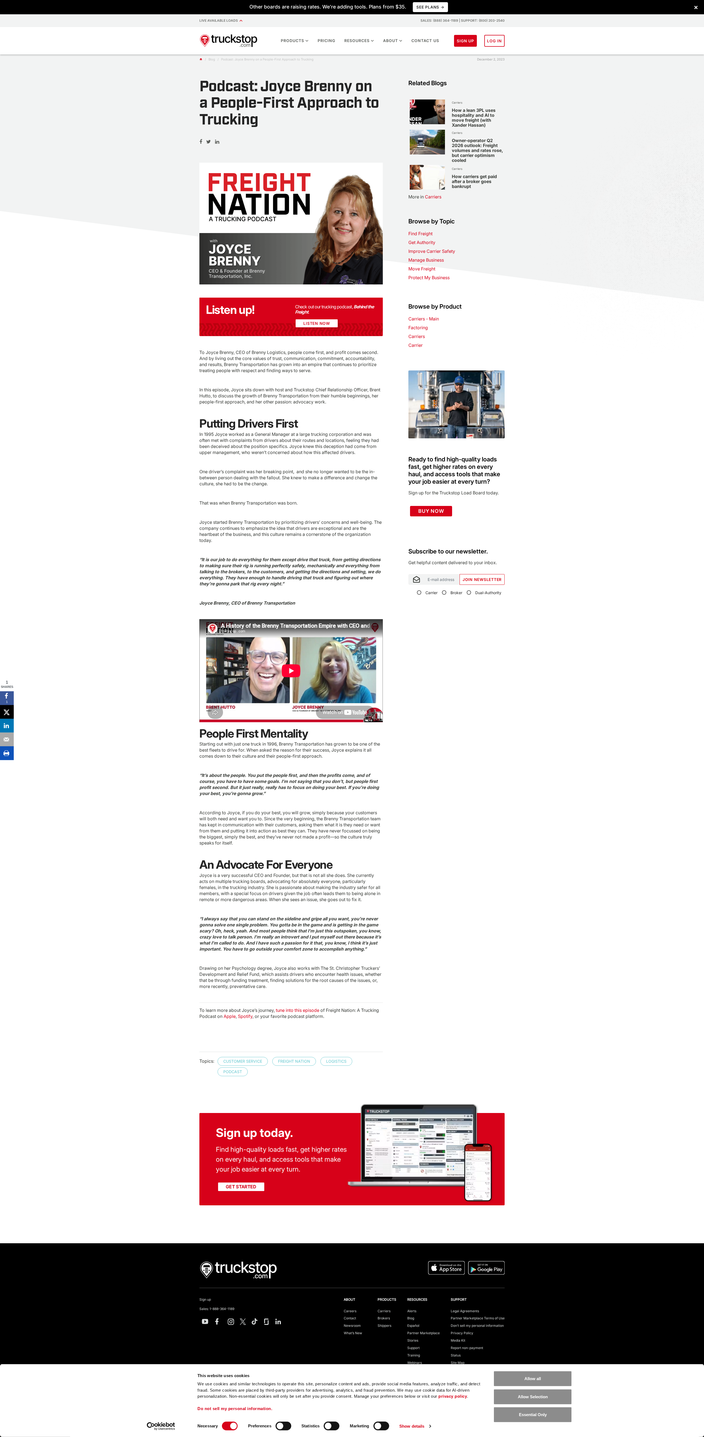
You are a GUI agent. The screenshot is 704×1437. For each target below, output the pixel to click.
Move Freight (421, 269)
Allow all (532, 1378)
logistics (336, 1061)
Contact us (425, 40)
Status (456, 1355)
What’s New (353, 1333)
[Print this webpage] (7, 753)
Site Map (457, 1363)
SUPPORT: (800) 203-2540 (483, 20)
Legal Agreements (465, 1311)
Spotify (245, 1016)
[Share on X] (7, 712)
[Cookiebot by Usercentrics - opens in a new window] (161, 1426)
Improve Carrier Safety (431, 251)
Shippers (384, 1326)
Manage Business (426, 260)
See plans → (430, 7)
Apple (230, 1016)
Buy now (431, 511)
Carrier (415, 345)
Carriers (416, 336)
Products (292, 40)
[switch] (283, 1426)
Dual (488, 592)
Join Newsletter (482, 579)
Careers (350, 1311)
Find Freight (420, 233)
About (390, 40)
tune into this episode (297, 1010)
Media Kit (458, 1340)
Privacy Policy (462, 1333)
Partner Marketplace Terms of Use (478, 1318)
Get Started (241, 1186)
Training (413, 1355)
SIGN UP (465, 40)
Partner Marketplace (423, 1333)
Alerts (411, 1311)
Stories (412, 1340)
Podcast (232, 1071)
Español (413, 1326)
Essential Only (533, 1414)
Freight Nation (294, 1061)
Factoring (418, 327)
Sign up (205, 1299)
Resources (357, 40)
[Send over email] (7, 739)
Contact (350, 1318)
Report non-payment (467, 1348)
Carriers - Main (423, 319)
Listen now (316, 323)
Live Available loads (219, 20)
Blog (410, 1318)
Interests (416, 545)
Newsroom (352, 1326)
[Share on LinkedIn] (7, 726)
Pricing (326, 40)
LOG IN (494, 40)
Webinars (414, 1363)
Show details (411, 1426)
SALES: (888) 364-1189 (439, 20)
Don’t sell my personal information (477, 1326)
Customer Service (242, 1061)
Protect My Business (429, 277)
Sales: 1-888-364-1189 (216, 1309)
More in (424, 197)
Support (413, 1348)
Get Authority (421, 242)
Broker (456, 592)
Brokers (384, 1318)
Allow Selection (533, 1396)
